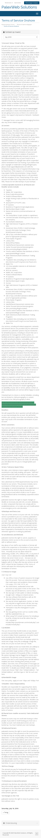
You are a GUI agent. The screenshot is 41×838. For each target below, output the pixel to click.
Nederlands (8, 2)
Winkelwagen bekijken (31, 3)
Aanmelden (17, 2)
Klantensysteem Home (8, 24)
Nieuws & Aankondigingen (24, 24)
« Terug (5, 812)
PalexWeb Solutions (19, 7)
